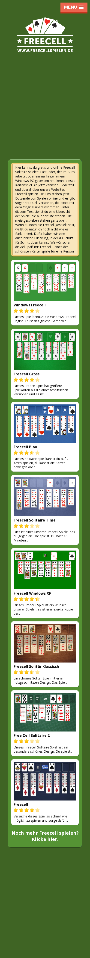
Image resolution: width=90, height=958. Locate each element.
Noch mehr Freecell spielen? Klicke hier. (45, 836)
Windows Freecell (30, 305)
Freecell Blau (25, 446)
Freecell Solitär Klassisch (36, 666)
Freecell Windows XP (32, 593)
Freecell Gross (26, 374)
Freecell (21, 804)
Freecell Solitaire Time (35, 520)
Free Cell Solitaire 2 (32, 735)
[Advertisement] (45, 111)
